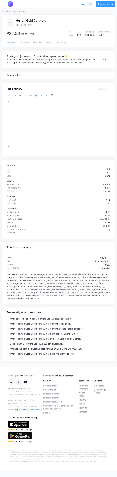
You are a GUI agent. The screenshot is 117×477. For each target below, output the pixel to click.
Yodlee (81, 403)
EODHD (58, 375)
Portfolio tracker (50, 385)
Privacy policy (81, 394)
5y (41, 95)
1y (36, 95)
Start (105, 59)
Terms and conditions (83, 387)
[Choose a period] (52, 95)
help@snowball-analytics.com (28, 409)
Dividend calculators (52, 401)
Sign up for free (105, 4)
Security (82, 399)
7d (9, 95)
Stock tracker (49, 389)
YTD (30, 95)
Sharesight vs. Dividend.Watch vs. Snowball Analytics (59, 407)
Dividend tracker (51, 393)
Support (100, 385)
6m (25, 95)
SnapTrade (68, 375)
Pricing (46, 412)
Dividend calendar (51, 397)
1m (14, 95)
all (47, 95)
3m (20, 95)
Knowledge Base (101, 391)
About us (82, 407)
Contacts (82, 411)
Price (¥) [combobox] (102, 89)
